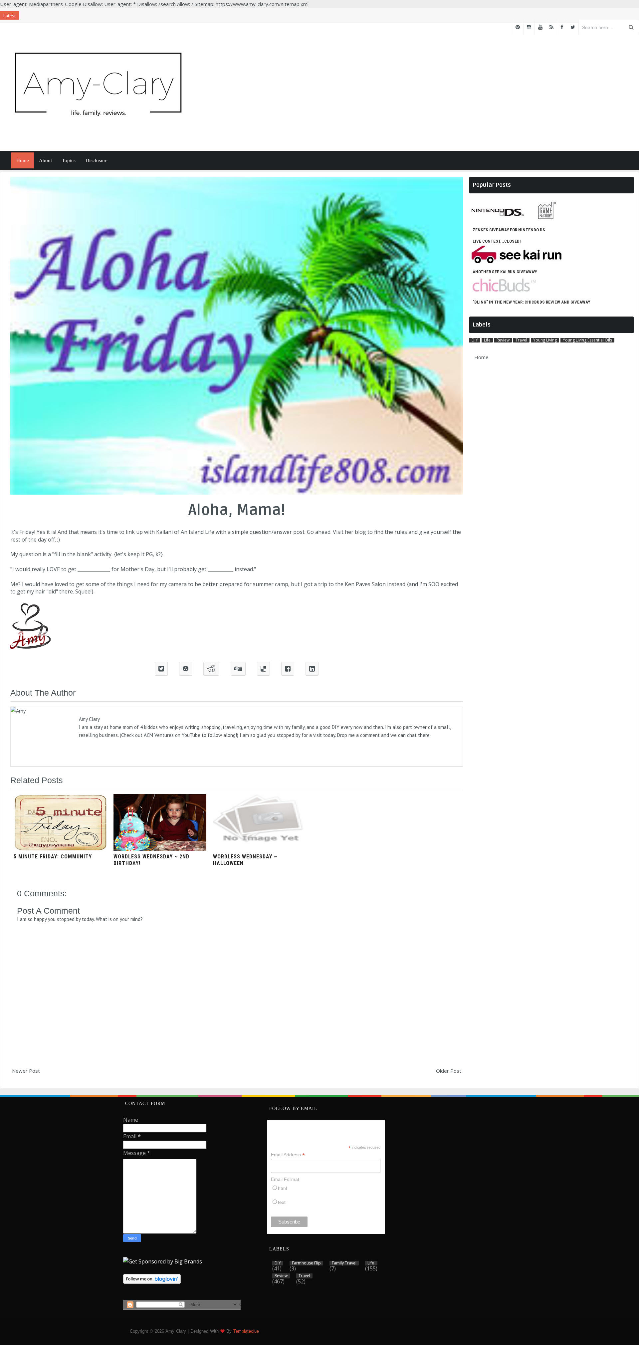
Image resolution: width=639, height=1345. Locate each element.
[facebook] (562, 27)
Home (22, 160)
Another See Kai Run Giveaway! (505, 271)
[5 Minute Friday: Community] (60, 848)
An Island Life (197, 532)
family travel (344, 1263)
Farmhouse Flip (306, 1263)
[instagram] (529, 27)
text (282, 1202)
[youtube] (540, 27)
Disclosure (96, 160)
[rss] (551, 27)
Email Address (288, 1155)
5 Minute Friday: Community (53, 856)
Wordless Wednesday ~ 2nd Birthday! (151, 859)
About (45, 160)
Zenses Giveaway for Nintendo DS (509, 229)
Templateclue (246, 1331)
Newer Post (26, 1070)
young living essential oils (587, 340)
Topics (69, 160)
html (282, 1188)
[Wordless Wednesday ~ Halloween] (259, 848)
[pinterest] (517, 27)
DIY (475, 340)
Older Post (448, 1070)
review (503, 340)
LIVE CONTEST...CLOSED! (497, 241)
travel (521, 340)
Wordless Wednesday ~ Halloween (245, 859)
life (487, 340)
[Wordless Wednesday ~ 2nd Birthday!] (160, 848)
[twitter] (572, 27)
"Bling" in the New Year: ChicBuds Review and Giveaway (531, 302)
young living (545, 340)
